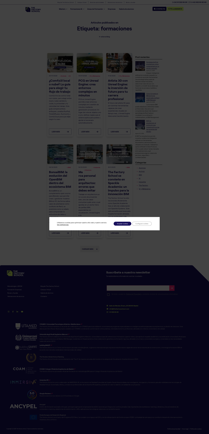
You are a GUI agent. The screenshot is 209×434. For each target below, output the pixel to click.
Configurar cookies (141, 224)
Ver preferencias (63, 225)
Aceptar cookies (122, 224)
